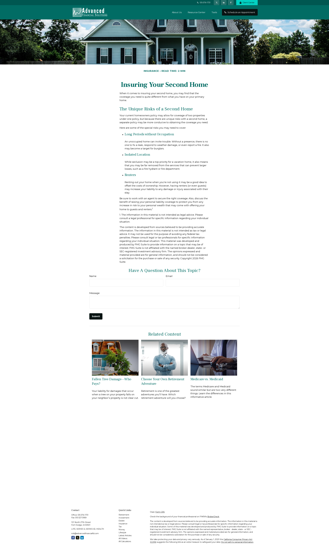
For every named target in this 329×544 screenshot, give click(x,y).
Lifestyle (122, 532)
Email (169, 276)
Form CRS (160, 512)
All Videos (123, 538)
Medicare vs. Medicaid (206, 379)
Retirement (124, 515)
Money (122, 529)
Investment (124, 518)
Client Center (248, 2)
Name (92, 276)
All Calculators (125, 541)
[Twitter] (217, 2)
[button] (177, 12)
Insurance (123, 524)
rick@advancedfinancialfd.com (85, 533)
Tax (120, 526)
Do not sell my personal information (237, 542)
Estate (122, 521)
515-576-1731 (205, 2)
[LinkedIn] (224, 2)
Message (94, 293)
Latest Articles (125, 535)
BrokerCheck (213, 516)
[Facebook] (231, 2)
